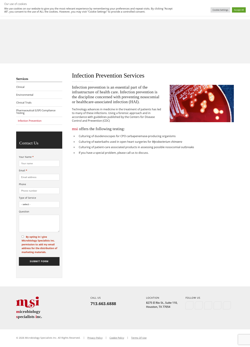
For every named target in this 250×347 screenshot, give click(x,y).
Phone (22, 184)
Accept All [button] (239, 9)
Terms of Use (139, 337)
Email (23, 170)
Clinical (20, 87)
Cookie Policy (117, 337)
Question (24, 211)
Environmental (24, 94)
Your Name (26, 156)
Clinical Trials (23, 102)
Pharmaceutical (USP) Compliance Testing (35, 112)
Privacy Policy (95, 337)
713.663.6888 (103, 303)
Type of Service (27, 197)
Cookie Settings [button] (220, 9)
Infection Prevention (29, 120)
